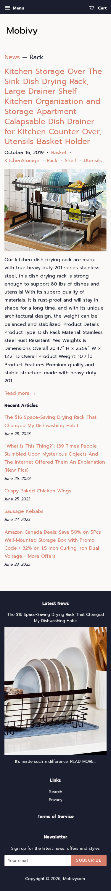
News (12, 57)
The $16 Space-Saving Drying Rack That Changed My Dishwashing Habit (55, 617)
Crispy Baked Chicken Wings (37, 490)
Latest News (55, 603)
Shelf (70, 160)
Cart (101, 8)
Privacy (55, 800)
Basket (59, 152)
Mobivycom (74, 879)
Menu (18, 8)
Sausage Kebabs (24, 511)
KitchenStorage (21, 160)
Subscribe (89, 860)
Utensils (93, 160)
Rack (52, 160)
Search (55, 792)
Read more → (20, 393)
